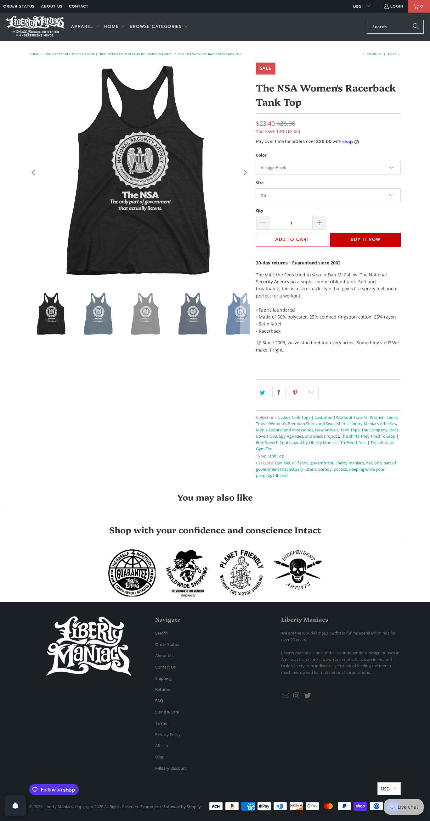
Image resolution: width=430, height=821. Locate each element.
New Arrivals (326, 430)
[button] (85, 26)
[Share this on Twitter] (262, 392)
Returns (162, 689)
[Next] (245, 173)
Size (260, 183)
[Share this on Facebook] (279, 392)
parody (325, 469)
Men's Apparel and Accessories (284, 430)
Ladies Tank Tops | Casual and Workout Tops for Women (331, 417)
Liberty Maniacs (58, 806)
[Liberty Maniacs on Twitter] (307, 695)
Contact (78, 6)
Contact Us (165, 667)
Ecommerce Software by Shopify (170, 806)
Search (161, 633)
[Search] (416, 27)
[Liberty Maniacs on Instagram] (297, 695)
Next (392, 54)
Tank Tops (349, 430)
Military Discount (171, 768)
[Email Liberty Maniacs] (286, 695)
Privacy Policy (168, 734)
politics (340, 469)
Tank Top (275, 456)
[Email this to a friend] (312, 392)
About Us (52, 6)
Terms (161, 723)
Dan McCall (285, 463)
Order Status (19, 6)
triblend (280, 475)
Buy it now (366, 239)
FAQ (159, 700)
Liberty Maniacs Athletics (372, 423)
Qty (259, 210)
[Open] (15, 805)
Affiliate (162, 745)
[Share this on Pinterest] (295, 392)
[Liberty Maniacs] (35, 27)
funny (302, 463)
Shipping (163, 678)
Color (261, 155)
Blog (159, 757)
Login (396, 6)
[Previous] (34, 173)
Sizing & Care (167, 712)
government (322, 463)
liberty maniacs (350, 463)
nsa (369, 463)
